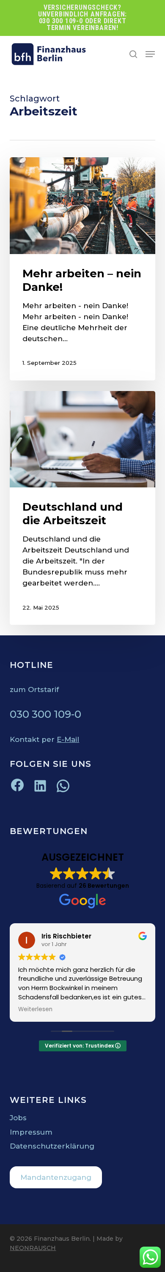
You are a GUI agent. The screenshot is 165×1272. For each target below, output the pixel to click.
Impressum (31, 1132)
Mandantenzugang (55, 1177)
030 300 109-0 (45, 714)
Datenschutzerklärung (52, 1146)
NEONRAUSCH (33, 1248)
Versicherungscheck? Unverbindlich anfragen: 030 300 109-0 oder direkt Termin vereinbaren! (82, 17)
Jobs (18, 1117)
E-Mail (68, 739)
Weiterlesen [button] (35, 1009)
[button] (150, 54)
